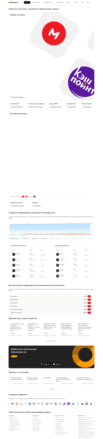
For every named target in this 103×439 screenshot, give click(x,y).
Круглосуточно (36, 426)
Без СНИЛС (12, 430)
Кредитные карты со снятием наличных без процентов (91, 421)
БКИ (82, 2)
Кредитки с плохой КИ (83, 426)
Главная (27, 2)
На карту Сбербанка (60, 421)
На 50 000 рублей (36, 428)
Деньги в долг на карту (15, 428)
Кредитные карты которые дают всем (87, 428)
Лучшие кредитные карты (84, 419)
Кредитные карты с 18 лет (84, 430)
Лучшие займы (59, 2)
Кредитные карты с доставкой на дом (87, 432)
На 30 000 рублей (59, 428)
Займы (68, 2)
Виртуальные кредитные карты (85, 417)
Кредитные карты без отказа (85, 423)
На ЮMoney (58, 426)
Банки (88, 2)
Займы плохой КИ (14, 417)
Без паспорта (36, 430)
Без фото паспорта (37, 423)
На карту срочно (36, 419)
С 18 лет (57, 417)
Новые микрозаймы (14, 421)
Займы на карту (36, 2)
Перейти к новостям (51, 341)
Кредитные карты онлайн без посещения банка (89, 435)
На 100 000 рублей (60, 419)
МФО (75, 2)
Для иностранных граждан (62, 432)
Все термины (51, 389)
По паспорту (58, 423)
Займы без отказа (48, 2)
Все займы (35, 417)
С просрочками (36, 421)
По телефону (58, 430)
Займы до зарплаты (14, 423)
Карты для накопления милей (85, 437)
